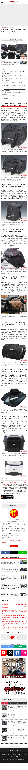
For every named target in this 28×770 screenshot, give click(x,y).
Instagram (4, 542)
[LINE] (22, 552)
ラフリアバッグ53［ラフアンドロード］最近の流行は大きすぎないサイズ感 (13, 72)
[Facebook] (5, 552)
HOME (4, 747)
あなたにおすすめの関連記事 (8, 96)
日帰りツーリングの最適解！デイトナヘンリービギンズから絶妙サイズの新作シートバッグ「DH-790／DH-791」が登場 (14, 623)
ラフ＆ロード (20, 42)
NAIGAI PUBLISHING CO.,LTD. (14, 759)
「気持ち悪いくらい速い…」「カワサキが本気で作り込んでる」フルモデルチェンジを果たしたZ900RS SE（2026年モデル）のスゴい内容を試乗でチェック (17, 738)
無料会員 (20, 646)
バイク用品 (10, 747)
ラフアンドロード (9, 482)
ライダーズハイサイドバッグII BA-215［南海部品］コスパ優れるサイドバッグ (13, 89)
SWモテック (3, 42)
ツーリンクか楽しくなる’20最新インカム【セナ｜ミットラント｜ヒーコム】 (10, 570)
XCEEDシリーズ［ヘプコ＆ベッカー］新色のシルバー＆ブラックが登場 (14, 93)
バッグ (21, 39)
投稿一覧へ (13, 546)
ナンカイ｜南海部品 (12, 42)
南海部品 (4, 484)
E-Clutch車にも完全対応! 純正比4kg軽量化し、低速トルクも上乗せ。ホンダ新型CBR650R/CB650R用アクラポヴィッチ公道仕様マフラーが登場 (16, 730)
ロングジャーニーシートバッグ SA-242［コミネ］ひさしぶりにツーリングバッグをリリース (14, 86)
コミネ (4, 39)
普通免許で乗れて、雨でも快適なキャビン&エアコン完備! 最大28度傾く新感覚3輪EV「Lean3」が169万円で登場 (14, 611)
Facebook (19, 540)
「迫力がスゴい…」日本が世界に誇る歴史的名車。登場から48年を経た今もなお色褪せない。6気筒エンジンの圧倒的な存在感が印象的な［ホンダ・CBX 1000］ (17, 707)
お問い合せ (22, 756)
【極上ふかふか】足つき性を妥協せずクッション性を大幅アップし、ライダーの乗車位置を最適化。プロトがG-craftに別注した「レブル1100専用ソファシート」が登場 (17, 722)
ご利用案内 (14, 754)
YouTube (12, 540)
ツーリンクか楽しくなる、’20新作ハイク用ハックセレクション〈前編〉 (10, 63)
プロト (8, 484)
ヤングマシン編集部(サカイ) (13, 717)
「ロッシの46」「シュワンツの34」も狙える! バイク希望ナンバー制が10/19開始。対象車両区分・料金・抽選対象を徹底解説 (14, 606)
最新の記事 (5, 98)
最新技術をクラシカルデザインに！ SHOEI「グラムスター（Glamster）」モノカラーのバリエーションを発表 (10, 587)
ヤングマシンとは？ (6, 754)
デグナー (17, 39)
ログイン (7, 646)
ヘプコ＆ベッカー (10, 39)
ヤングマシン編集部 (14, 34)
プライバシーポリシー (8, 756)
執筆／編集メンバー (22, 754)
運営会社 (16, 756)
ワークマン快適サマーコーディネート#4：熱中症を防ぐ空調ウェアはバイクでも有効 (10, 578)
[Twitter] (14, 552)
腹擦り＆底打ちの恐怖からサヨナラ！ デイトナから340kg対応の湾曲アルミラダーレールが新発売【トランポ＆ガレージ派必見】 (14, 617)
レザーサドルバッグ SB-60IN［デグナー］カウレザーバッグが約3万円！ (13, 83)
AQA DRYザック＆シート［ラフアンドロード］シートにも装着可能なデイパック (14, 76)
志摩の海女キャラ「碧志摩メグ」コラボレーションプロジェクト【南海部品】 (10, 595)
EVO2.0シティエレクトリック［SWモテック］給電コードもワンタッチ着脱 (14, 79)
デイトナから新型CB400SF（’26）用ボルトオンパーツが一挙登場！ (17, 715)
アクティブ (16, 482)
